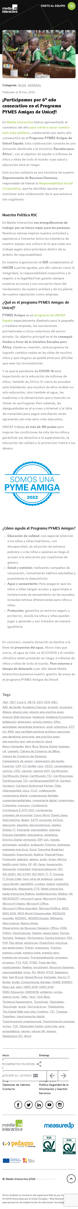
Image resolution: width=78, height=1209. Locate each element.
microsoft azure (31, 898)
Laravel (58, 879)
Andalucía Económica (59, 717)
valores (25, 1031)
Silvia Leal (8, 987)
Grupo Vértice (57, 859)
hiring (23, 864)
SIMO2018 (32, 992)
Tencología (9, 1006)
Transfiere (8, 1016)
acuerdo (53, 707)
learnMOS (26, 884)
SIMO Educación (13, 992)
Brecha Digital (48, 746)
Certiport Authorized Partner (34, 785)
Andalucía (38, 717)
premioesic (42, 947)
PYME (33, 962)
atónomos (60, 727)
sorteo (58, 992)
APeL (57, 722)
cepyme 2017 (41, 771)
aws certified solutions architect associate (42, 731)
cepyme (27, 771)
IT (46, 874)
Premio (29, 947)
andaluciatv (9, 722)
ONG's (6, 933)
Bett (28, 746)
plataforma (31, 943)
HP (29, 864)
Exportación (24, 854)
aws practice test (13, 741)
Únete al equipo (53, 6)
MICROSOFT (11, 898)
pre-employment (12, 947)
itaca (26, 879)
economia (45, 820)
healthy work (10, 864)
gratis (43, 859)
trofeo (6, 1026)
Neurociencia (10, 923)
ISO (60, 869)
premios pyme (32, 952)
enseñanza (50, 835)
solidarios (46, 992)
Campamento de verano (17, 761)
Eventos (50, 844)
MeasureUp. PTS (28, 889)
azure (48, 741)
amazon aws (20, 712)
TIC (52, 1011)
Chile (57, 785)
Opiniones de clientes (16, 1085)
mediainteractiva (46, 894)
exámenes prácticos (15, 849)
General (34, 85)
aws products (35, 741)
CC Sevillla (29, 766)
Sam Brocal (16, 977)
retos (26, 972)
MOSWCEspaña (38, 918)
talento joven (10, 997)
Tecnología (41, 1002)
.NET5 (31, 702)
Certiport (8, 785)
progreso (8, 962)
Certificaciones (63, 776)
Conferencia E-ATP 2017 (18, 810)
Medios (63, 894)
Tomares (61, 1011)
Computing (9, 805)
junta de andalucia (41, 879)
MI (70, 894)
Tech (32, 997)
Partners (7, 938)
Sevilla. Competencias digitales (31, 982)
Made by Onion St (47, 1179)
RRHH (41, 972)
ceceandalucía (63, 766)
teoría (22, 1006)
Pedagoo (20, 938)
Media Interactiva (20, 122)
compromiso (66, 800)
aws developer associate (18, 736)
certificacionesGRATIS (43, 780)
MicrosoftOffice (49, 908)
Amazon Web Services (16, 717)
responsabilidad (12, 972)
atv (4, 731)
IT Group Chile (11, 879)
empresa (54, 830)
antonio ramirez (42, 722)
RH (34, 972)
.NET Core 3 (17, 702)
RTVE (49, 972)
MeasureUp (9, 889)
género (33, 859)
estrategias (9, 844)
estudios (23, 844)
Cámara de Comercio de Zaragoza (24, 756)
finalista (38, 854)
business (64, 746)
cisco (25, 790)
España (54, 839)
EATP (34, 820)
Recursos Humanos (61, 967)
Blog (22, 85)
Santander (50, 977)
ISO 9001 (38, 874)
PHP (5, 943)
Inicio (5, 1055)
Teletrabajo (56, 1002)
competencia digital (14, 795)
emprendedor (39, 830)
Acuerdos (66, 707)
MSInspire (56, 918)
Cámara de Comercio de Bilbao (40, 751)
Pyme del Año (47, 962)
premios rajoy (50, 952)
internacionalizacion (44, 869)
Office (54, 928)
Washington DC (12, 1036)
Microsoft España (54, 898)
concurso (24, 805)
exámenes (63, 844)
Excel (32, 849)
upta (61, 1026)
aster (49, 727)
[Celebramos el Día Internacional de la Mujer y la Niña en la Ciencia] (63, 1076)
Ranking (27, 967)
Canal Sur (8, 766)
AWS (11, 731)
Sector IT (64, 977)
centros (7, 771)
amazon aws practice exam (46, 712)
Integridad (23, 869)
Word (27, 1036)
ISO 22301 (9, 874)
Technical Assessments (17, 1002)
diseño (25, 820)
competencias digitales (43, 795)
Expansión (8, 854)
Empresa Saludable (14, 835)
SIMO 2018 (46, 987)
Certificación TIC (40, 776)
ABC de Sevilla (11, 707)
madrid (50, 884)
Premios (56, 947)
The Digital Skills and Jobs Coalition (25, 1011)
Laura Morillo (10, 884)
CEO (17, 771)
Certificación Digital (15, 776)
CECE (49, 766)
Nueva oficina (29, 923)
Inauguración (54, 864)
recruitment (40, 967)
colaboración (47, 790)
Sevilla (6, 982)
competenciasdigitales (16, 800)
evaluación (37, 844)
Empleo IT (8, 830)
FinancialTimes (54, 854)
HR (35, 864)
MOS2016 (58, 913)
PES (69, 938)
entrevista (29, 839)
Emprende (23, 830)
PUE (25, 962)
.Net (5, 702)
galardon (22, 859)
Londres (39, 884)
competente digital (44, 800)
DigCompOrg (11, 820)
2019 (47, 702)
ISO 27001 (24, 874)
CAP (18, 766)
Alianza (6, 712)
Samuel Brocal (33, 977)
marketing (62, 884)
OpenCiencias (21, 933)
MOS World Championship (34, 913)
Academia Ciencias (34, 707)
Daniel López (59, 815)
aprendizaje (9, 727)
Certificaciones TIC (15, 780)
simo (19, 987)
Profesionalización (42, 957)
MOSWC (21, 918)
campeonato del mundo (49, 761)
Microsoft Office (37, 903)
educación (8, 825)
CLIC (34, 790)
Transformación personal (58, 1021)
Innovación (9, 869)
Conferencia (39, 805)
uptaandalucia (10, 1031)
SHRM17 (67, 982)
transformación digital (30, 1016)
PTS (18, 962)
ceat (40, 766)
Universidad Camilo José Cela (38, 1026)
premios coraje (11, 952)
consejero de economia (17, 815)
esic (46, 839)
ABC (54, 702)
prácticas (61, 943)
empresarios (35, 835)
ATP (71, 727)
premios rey (9, 957)
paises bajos (51, 933)
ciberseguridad (11, 790)
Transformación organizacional (21, 1021)
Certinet (65, 780)
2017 (40, 702)
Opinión (37, 933)
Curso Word (42, 815)
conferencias (44, 810)
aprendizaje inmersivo (31, 727)
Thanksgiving (55, 1006)
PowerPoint (46, 943)
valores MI (38, 1031)
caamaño (13, 751)
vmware (51, 1031)
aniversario (24, 722)
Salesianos (61, 972)
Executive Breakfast (51, 849)
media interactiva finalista (18, 894)
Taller (24, 997)
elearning (22, 825)
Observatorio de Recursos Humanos (25, 928)
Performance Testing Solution (46, 938)
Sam (5, 977)
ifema (41, 864)
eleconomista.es (39, 825)
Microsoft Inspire (13, 903)
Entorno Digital (12, 839)
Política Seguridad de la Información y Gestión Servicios (53, 1089)
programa (61, 957)
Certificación (59, 771)
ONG (63, 928)
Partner (64, 933)
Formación (9, 859)
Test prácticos (36, 1006)
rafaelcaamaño (11, 967)
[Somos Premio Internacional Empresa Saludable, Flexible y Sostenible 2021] (52, 1076)
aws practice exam (47, 736)
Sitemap (44, 1055)
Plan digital (16, 943)
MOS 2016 (9, 913)
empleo (56, 825)
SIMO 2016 (30, 987)
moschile (8, 918)
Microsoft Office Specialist (20, 908)
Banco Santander (13, 746)
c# (4, 751)
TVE (15, 1026)
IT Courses (56, 874)
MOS (65, 908)
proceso (23, 957)
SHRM (56, 982)
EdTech (58, 820)
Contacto (8, 1089)
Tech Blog (43, 997)
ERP (39, 839)
